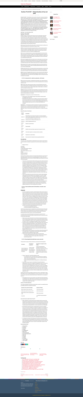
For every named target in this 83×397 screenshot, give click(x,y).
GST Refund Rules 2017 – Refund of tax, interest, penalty (31, 363)
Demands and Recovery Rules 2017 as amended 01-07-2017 (31, 362)
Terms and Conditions (38, 390)
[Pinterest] (60, 1)
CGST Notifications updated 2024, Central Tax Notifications (32, 365)
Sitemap (36, 391)
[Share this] (21, 344)
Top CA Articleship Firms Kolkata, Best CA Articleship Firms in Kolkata (34, 354)
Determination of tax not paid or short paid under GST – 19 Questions (33, 364)
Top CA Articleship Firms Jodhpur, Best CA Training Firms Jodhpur (43, 354)
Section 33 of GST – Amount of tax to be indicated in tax (41, 375)
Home (36, 382)
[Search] (61, 6)
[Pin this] (24, 344)
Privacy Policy (37, 388)
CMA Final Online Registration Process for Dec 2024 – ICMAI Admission (25, 355)
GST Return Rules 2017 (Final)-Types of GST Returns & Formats (32, 361)
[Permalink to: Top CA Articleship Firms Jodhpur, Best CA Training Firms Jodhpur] (43, 350)
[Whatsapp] (27, 344)
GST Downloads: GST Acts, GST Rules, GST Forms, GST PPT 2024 (32, 369)
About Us (36, 384)
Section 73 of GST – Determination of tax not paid (30, 360)
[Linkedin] (61, 1)
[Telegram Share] (26, 344)
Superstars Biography (26, 4)
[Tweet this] (23, 344)
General (24, 371)
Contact (36, 385)
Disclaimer (36, 387)
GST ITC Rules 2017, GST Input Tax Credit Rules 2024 (30, 359)
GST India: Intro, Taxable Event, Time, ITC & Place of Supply (27, 375)
